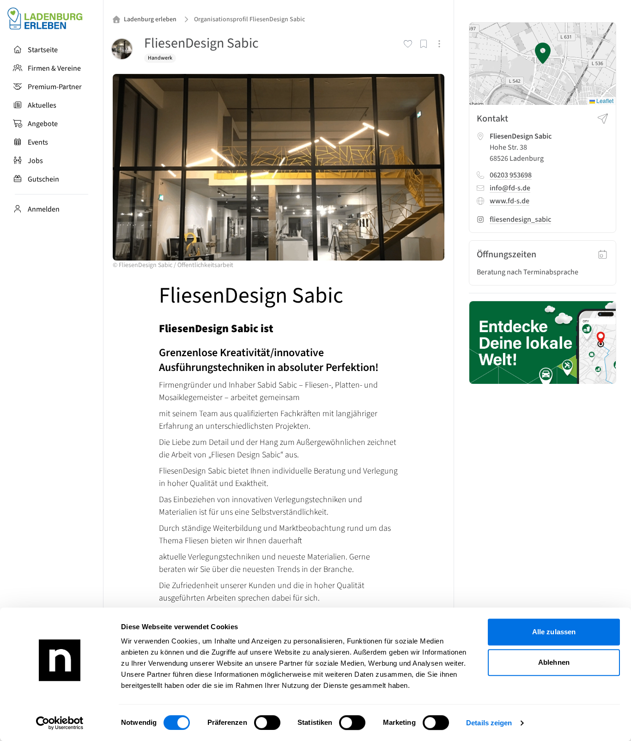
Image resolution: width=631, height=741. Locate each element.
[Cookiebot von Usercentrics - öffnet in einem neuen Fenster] (59, 723)
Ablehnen (554, 662)
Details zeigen (489, 723)
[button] (543, 53)
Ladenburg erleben (150, 19)
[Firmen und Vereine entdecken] (542, 342)
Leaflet (604, 101)
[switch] (267, 722)
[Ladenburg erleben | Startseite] (51, 18)
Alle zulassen (554, 632)
